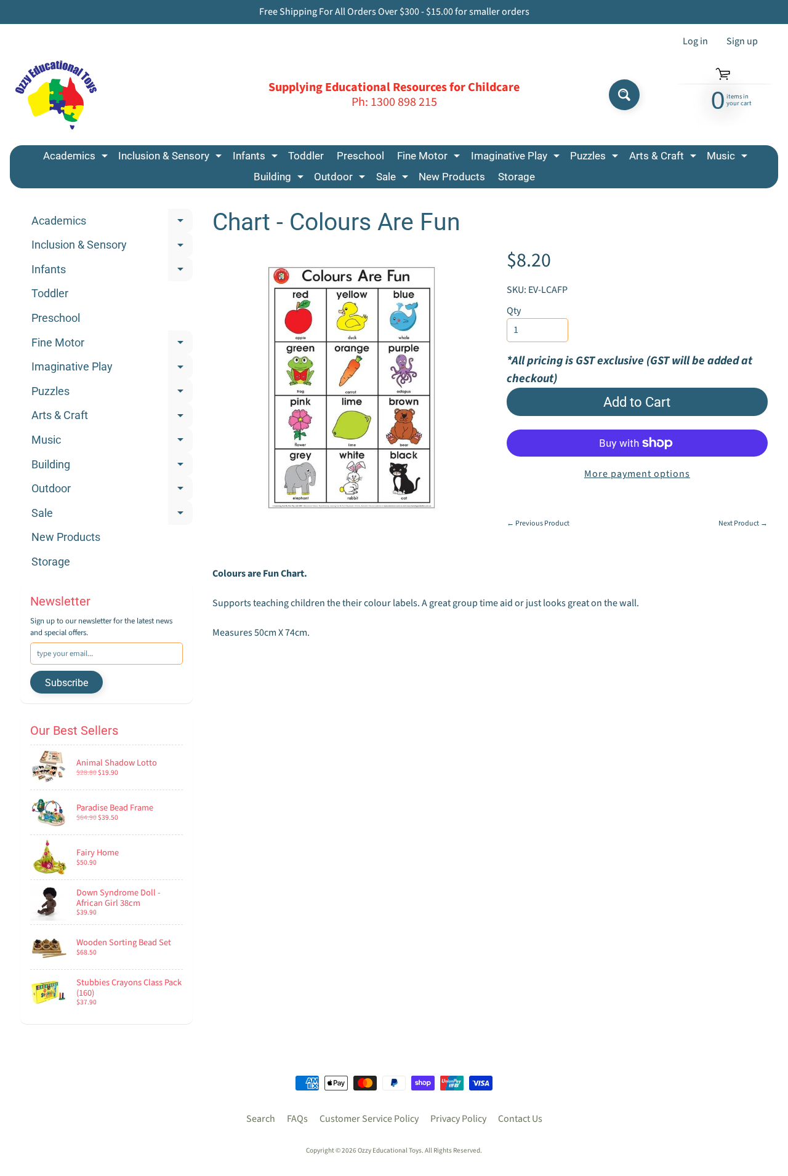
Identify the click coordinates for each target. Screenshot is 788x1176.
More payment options (637, 474)
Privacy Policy (458, 1119)
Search (260, 1119)
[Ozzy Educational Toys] (56, 95)
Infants (257, 158)
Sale (393, 178)
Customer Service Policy (369, 1119)
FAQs (297, 1119)
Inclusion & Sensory (171, 158)
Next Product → (743, 523)
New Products (452, 176)
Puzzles (595, 158)
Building (280, 178)
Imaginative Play (517, 158)
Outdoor (341, 178)
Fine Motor (430, 158)
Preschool (360, 156)
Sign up (742, 41)
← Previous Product (538, 523)
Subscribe (66, 683)
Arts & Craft (664, 158)
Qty (514, 311)
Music (728, 158)
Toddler (306, 156)
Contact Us (520, 1119)
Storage (516, 176)
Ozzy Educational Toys (390, 1150)
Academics (77, 158)
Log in (695, 41)
